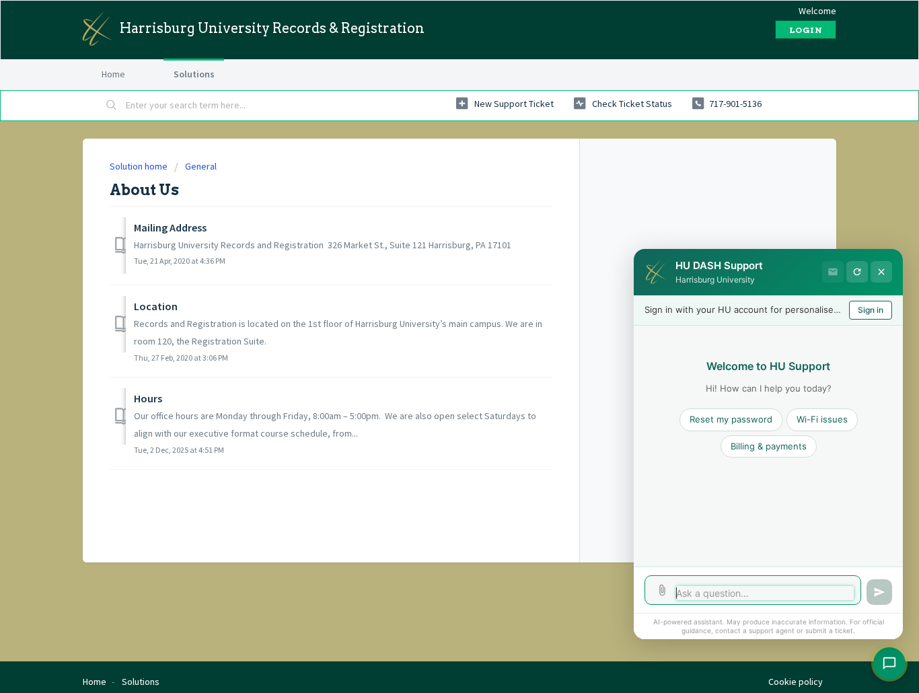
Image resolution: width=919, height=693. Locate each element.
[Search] (111, 105)
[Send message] (879, 592)
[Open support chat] (889, 663)
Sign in (870, 310)
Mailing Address (170, 227)
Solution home (140, 166)
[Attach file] (662, 590)
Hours (148, 398)
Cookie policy (795, 682)
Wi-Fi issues (822, 419)
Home (113, 74)
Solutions (194, 74)
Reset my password (731, 419)
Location (156, 306)
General (201, 166)
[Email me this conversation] (833, 272)
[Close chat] (881, 272)
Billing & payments (769, 446)
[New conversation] (857, 272)
